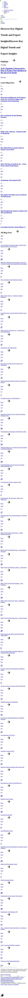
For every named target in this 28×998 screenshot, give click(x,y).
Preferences (4, 996)
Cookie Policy (4, 995)
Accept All (18, 996)
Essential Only (11, 996)
